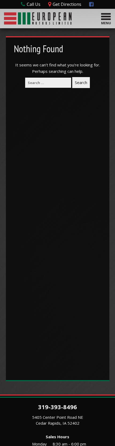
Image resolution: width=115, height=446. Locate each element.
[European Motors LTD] (38, 17)
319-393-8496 (57, 407)
